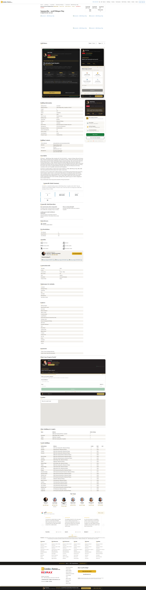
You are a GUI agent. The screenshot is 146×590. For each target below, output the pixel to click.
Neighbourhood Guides (70, 573)
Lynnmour (64, 553)
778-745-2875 (100, 505)
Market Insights (68, 570)
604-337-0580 (82, 505)
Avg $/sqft (88, 6)
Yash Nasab (100, 502)
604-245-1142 (73, 505)
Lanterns (42, 482)
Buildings (108, 1)
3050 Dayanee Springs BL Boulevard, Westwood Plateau (64, 471)
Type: (99, 43)
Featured (67, 581)
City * (42, 384)
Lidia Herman (91, 502)
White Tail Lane (44, 480)
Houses (112, 1)
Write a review (100, 512)
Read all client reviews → (73, 536)
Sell (101, 1)
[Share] (104, 4)
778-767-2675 (63, 506)
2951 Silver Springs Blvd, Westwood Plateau (61, 447)
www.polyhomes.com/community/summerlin (61, 143)
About (137, 1)
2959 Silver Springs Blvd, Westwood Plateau (61, 451)
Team (67, 576)
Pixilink (47, 581)
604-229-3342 (95, 1)
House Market (68, 575)
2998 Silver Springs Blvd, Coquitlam (59, 438)
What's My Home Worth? (87, 571)
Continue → (92, 90)
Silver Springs (43, 456)
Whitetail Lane (43, 475)
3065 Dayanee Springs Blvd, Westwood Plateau (62, 473)
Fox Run (42, 468)
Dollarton (64, 558)
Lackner (86, 556)
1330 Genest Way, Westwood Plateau (60, 485)
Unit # (102, 384)
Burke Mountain (99, 556)
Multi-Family (124, 1)
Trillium (42, 437)
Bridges (42, 470)
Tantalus (42, 447)
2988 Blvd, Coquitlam (56, 437)
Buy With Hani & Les (87, 574)
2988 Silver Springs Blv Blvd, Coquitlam (59, 433)
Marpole (41, 553)
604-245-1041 (54, 505)
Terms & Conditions (69, 567)
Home (41, 4)
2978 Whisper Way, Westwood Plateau (60, 463)
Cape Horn (98, 558)
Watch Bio (54, 506)
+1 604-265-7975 (44, 579)
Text (57, 364)
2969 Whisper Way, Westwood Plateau (60, 459)
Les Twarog (55, 502)
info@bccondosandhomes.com (54, 579)
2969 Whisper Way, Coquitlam (58, 435)
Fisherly (50, 581)
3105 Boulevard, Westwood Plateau (60, 480)
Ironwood (86, 558)
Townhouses (118, 1)
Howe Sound (54, 556)
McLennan (87, 553)
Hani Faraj (46, 502)
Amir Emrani (73, 502)
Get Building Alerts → (86, 588)
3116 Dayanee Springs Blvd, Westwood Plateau (62, 490)
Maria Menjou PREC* (64, 503)
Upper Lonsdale (65, 556)
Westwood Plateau (60, 4)
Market (129, 1)
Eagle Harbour (54, 558)
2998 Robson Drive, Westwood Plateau (60, 468)
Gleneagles (54, 553)
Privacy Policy (68, 568)
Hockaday (98, 555)
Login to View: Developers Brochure (48, 351)
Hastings (42, 558)
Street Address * (44, 379)
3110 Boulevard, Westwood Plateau (59, 488)
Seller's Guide (68, 578)
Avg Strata (101, 6)
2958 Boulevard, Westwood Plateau (60, 449)
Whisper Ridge (43, 463)
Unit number (84, 85)
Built (90, 9)
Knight (41, 556)
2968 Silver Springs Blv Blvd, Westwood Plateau (62, 456)
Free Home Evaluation (77, 253)
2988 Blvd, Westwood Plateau (59, 461)
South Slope (76, 555)
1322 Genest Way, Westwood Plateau (60, 482)
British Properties (55, 555)
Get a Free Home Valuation (95, 137)
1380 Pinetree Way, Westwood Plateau (60, 466)
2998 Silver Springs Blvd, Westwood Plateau (61, 464)
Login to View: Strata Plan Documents (48, 353)
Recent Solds (68, 583)
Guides (133, 1)
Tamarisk (42, 449)
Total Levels (100, 9)
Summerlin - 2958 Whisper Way (72, 4)
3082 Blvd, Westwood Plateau (59, 478)
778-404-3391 (91, 505)
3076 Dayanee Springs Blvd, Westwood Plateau (62, 476)
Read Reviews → (83, 563)
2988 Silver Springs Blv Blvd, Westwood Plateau (62, 454)
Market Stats (61, 6)
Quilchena (42, 555)
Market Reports (68, 6)
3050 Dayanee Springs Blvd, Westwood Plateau (62, 470)
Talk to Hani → (52, 92)
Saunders (86, 555)
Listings (73, 6)
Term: (90, 43)
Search (104, 1)
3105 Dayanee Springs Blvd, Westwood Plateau (62, 487)
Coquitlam (52, 4)
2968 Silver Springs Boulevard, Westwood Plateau (62, 458)
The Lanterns (43, 476)
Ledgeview (43, 488)
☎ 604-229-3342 (51, 57)
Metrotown (76, 556)
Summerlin (43, 435)
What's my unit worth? (70, 92)
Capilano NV (65, 555)
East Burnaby (76, 558)
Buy (99, 1)
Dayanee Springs (44, 471)
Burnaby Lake (76, 553)
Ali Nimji (82, 502)
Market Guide (56, 6)
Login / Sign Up (142, 1)
